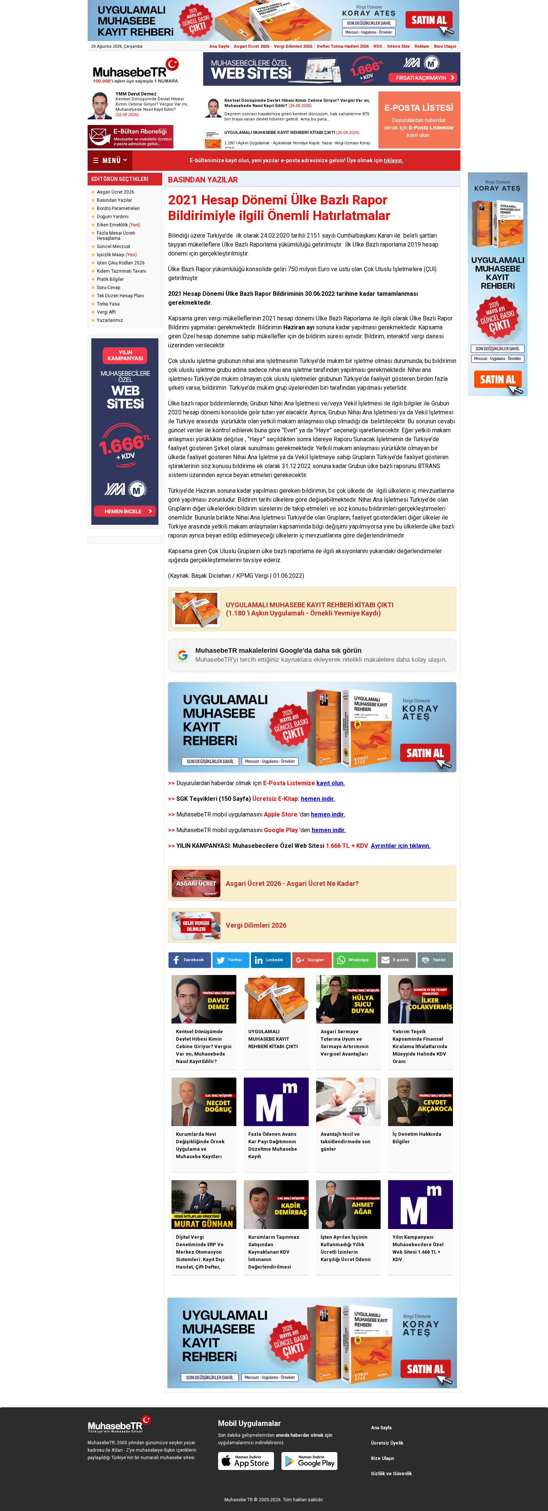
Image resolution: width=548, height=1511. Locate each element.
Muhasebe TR (238, 1499)
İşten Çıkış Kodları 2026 (121, 263)
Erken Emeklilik (118, 225)
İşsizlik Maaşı (117, 254)
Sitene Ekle (398, 46)
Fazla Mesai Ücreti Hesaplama (116, 236)
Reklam (422, 46)
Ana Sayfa (219, 46)
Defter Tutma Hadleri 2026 (343, 46)
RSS (378, 46)
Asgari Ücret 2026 (251, 46)
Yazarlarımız (110, 320)
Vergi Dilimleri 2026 (293, 46)
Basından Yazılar (114, 200)
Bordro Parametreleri (118, 208)
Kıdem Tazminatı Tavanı (121, 271)
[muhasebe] (136, 83)
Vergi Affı (106, 312)
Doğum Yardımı (113, 216)
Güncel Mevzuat (113, 246)
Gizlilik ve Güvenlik (391, 1473)
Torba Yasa (108, 304)
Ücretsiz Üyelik (387, 1443)
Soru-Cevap (108, 287)
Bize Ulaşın (445, 46)
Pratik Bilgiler (110, 279)
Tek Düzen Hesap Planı (120, 295)
